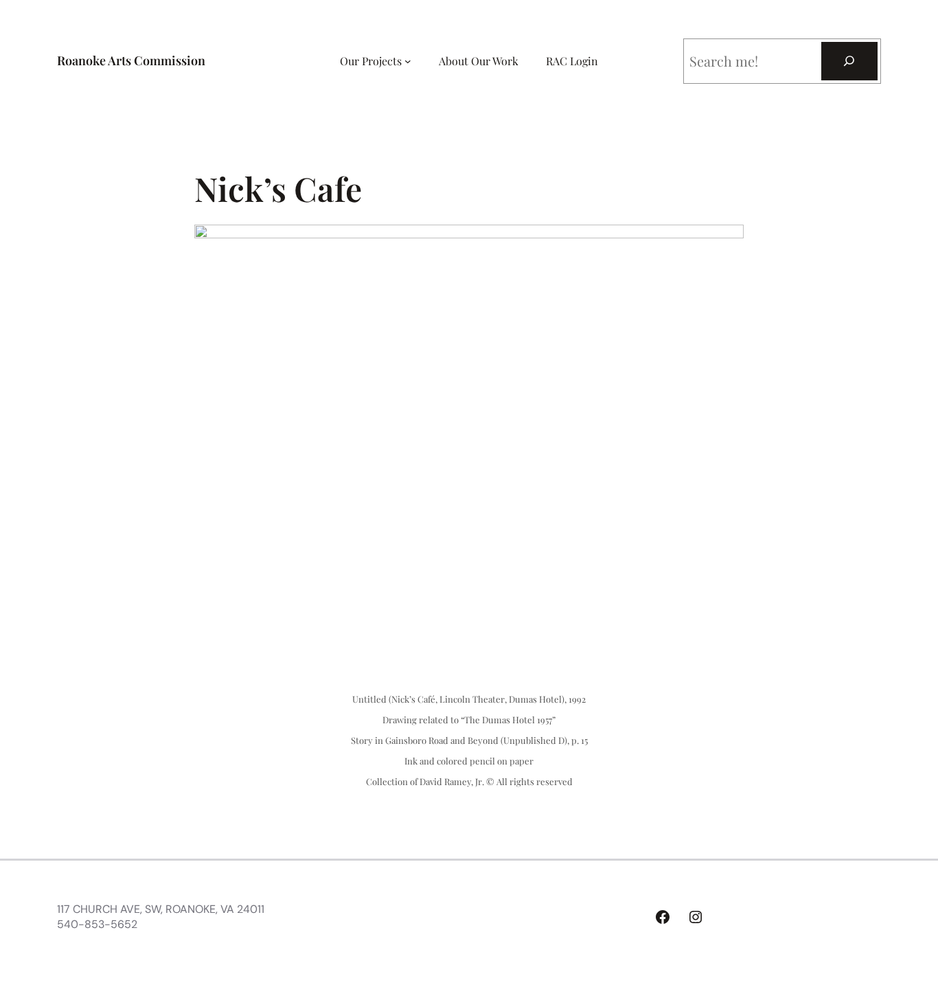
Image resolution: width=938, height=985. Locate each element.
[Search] (849, 61)
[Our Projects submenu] (407, 61)
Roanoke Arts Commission (131, 60)
